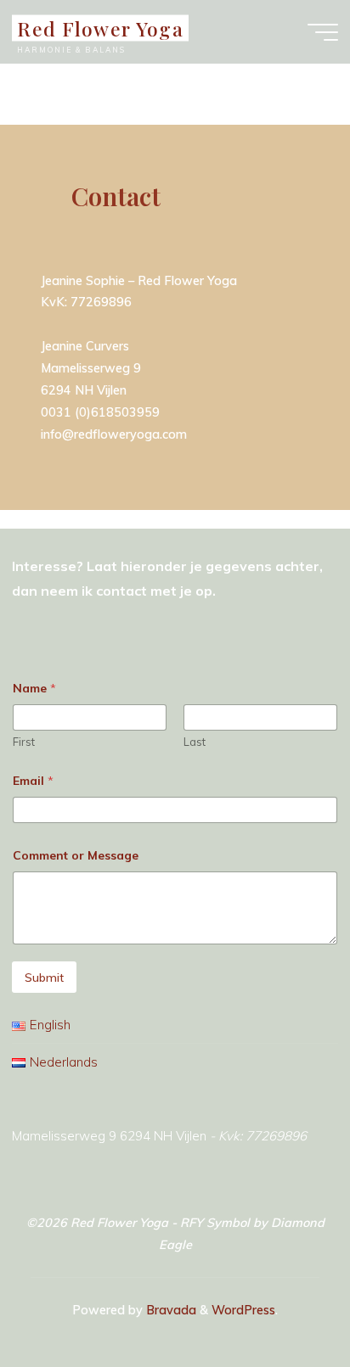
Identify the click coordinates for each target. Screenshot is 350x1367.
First (24, 741)
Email (33, 781)
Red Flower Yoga (100, 27)
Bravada (169, 1310)
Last (194, 741)
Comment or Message (75, 856)
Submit (44, 977)
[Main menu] (323, 32)
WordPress (243, 1310)
